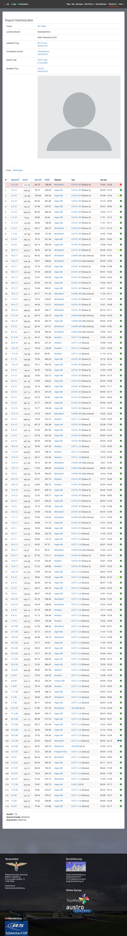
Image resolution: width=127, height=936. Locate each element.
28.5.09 (14, 643)
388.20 (27, 376)
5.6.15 (14, 386)
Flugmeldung (23, 4)
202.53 (27, 621)
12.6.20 (14, 185)
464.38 (27, 670)
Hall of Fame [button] (88, 4)
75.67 (26, 550)
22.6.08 (14, 708)
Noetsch (58, 337)
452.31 (27, 289)
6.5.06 (14, 806)
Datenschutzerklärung (15, 888)
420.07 (27, 763)
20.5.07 (14, 773)
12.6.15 (14, 364)
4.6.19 (14, 201)
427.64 (27, 474)
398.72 (27, 245)
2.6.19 (14, 212)
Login (14, 4)
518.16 (27, 256)
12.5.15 (14, 414)
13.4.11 (14, 561)
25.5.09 (14, 653)
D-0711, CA (76, 337)
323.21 (27, 698)
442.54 (27, 654)
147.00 (27, 223)
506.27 (27, 692)
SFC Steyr (42, 26)
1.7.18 (14, 234)
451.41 (27, 485)
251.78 (27, 338)
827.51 (27, 578)
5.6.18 (14, 239)
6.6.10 (14, 583)
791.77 (27, 768)
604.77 (27, 599)
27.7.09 (14, 632)
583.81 (27, 365)
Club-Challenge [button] (101, 4)
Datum (14, 180)
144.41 (27, 370)
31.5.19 (14, 223)
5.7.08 (14, 697)
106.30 (27, 398)
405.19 (27, 294)
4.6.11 (14, 534)
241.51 (27, 409)
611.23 (27, 572)
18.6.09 (14, 637)
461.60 (27, 316)
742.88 (27, 196)
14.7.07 (14, 752)
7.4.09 (14, 686)
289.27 (27, 632)
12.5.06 (14, 790)
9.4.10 (14, 610)
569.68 (27, 272)
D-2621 (74, 784)
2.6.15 (14, 403)
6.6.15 (14, 381)
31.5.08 (14, 713)
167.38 (27, 185)
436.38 (27, 261)
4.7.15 (14, 359)
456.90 (27, 507)
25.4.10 (14, 604)
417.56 (27, 463)
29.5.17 (14, 277)
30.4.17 (14, 305)
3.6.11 (14, 539)
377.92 (27, 649)
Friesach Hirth (60, 752)
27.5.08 (14, 724)
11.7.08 (14, 692)
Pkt (46, 180)
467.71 (27, 332)
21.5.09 (14, 659)
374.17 (27, 681)
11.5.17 (14, 299)
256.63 (27, 191)
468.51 (27, 469)
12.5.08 (14, 741)
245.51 (27, 518)
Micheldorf (59, 185)
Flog (73, 4)
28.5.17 (14, 283)
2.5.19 (14, 228)
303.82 (27, 452)
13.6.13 (14, 463)
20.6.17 (14, 255)
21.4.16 (14, 337)
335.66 (27, 327)
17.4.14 (14, 452)
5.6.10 (14, 588)
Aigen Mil (58, 190)
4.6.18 (14, 245)
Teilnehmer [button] (112, 4)
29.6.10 (14, 572)
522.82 (27, 659)
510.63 (27, 490)
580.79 (27, 556)
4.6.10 (14, 593)
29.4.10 (14, 599)
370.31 (27, 676)
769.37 (27, 207)
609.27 (27, 801)
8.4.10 (14, 615)
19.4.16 (14, 348)
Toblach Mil (59, 681)
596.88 (27, 360)
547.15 (27, 430)
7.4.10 (14, 621)
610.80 (27, 387)
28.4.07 (14, 779)
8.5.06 (14, 795)
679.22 (27, 790)
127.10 (27, 730)
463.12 (27, 665)
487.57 (27, 403)
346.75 (27, 300)
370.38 (27, 561)
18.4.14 (14, 446)
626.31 (27, 779)
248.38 (27, 501)
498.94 (27, 310)
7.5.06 (14, 801)
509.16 (27, 610)
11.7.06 (14, 784)
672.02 (27, 725)
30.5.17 (14, 272)
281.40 (27, 447)
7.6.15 (14, 375)
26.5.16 (14, 321)
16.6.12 (14, 490)
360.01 (27, 616)
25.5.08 (14, 730)
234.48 (27, 512)
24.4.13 (14, 484)
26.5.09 (14, 648)
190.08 (27, 638)
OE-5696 (75, 708)
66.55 (26, 643)
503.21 (27, 589)
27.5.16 (14, 315)
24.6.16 (14, 310)
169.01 (27, 305)
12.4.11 (14, 566)
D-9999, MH (76, 255)
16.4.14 (14, 457)
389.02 (27, 420)
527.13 (27, 392)
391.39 (27, 381)
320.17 (27, 747)
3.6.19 (14, 206)
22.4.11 (14, 555)
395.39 (27, 758)
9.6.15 (14, 370)
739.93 (27, 583)
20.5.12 (14, 512)
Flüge (68, 4)
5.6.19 (14, 195)
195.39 (27, 414)
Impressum (10, 886)
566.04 (27, 283)
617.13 (27, 719)
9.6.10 (14, 577)
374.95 (27, 687)
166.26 (27, 594)
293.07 (27, 703)
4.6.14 (14, 441)
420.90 (27, 736)
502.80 (27, 785)
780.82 (27, 714)
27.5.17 (14, 288)
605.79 (27, 708)
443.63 (27, 529)
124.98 (27, 354)
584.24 (27, 496)
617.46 (27, 425)
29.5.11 (14, 550)
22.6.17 (14, 250)
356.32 (27, 229)
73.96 (26, 218)
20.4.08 (14, 746)
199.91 (27, 523)
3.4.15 (14, 419)
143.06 (27, 539)
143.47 (27, 349)
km (24, 180)
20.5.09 (14, 664)
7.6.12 (14, 506)
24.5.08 (14, 735)
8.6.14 (14, 430)
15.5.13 (14, 468)
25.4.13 (14, 479)
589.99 (27, 321)
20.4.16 (14, 343)
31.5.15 (14, 408)
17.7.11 (14, 517)
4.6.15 (14, 392)
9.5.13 (14, 474)
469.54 (27, 807)
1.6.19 (14, 217)
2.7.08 (14, 703)
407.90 (27, 441)
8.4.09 (14, 681)
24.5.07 (14, 763)
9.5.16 (14, 326)
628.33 (27, 605)
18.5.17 (14, 294)
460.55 (27, 240)
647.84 (27, 201)
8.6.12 (14, 501)
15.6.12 (14, 495)
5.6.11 (14, 528)
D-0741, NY (76, 185)
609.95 (27, 212)
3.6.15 (14, 397)
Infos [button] (121, 4)
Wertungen (79, 4)
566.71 (27, 752)
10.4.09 (14, 670)
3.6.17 (14, 266)
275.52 (27, 534)
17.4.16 (14, 354)
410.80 (27, 627)
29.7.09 (14, 626)
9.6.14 (14, 424)
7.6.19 (14, 190)
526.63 (27, 278)
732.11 (27, 436)
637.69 (27, 741)
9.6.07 (14, 757)
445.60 (27, 479)
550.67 (27, 250)
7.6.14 (14, 435)
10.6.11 (14, 523)
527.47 (27, 796)
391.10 (27, 343)
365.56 (27, 267)
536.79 (27, 458)
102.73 (27, 545)
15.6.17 (14, 261)
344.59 (27, 567)
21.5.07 (14, 768)
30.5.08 (14, 719)
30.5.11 (14, 544)
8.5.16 (14, 332)
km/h (37, 180)
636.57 (27, 774)
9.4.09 (14, 675)
